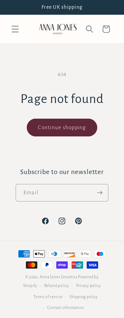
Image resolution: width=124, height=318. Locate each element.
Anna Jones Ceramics (58, 277)
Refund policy (56, 286)
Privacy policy (88, 286)
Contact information (65, 308)
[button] (15, 29)
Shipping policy (84, 297)
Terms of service (47, 297)
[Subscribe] (99, 192)
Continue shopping (62, 127)
